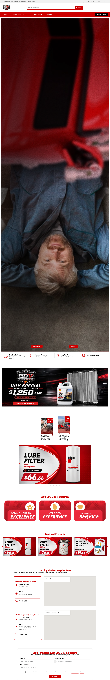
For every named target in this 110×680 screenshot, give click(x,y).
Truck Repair (37, 14)
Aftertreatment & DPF (20, 14)
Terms (82, 673)
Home (6, 14)
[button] (19, 464)
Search (78, 7)
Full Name (22, 658)
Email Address (59, 658)
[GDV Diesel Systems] (6, 7)
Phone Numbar (24, 665)
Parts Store (101, 14)
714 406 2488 (23, 601)
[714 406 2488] (16, 601)
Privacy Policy (75, 673)
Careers (49, 14)
